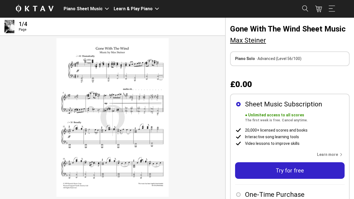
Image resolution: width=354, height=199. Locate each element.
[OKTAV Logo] (34, 9)
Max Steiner (248, 40)
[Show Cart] (318, 8)
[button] (331, 154)
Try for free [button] (290, 170)
